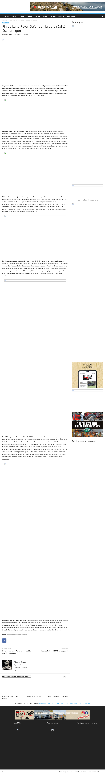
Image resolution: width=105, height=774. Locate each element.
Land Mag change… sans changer (10, 697)
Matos (37, 16)
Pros (45, 16)
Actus (6, 16)
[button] (102, 16)
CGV (71, 771)
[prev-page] (64, 677)
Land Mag (16, 634)
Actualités (4, 20)
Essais (14, 16)
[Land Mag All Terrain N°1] (35, 687)
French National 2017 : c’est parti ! (54, 651)
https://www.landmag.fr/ (20, 665)
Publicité (83, 771)
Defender (9, 634)
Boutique (71, 16)
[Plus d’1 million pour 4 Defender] (57, 687)
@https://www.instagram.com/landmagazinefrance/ (64, 703)
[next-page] (67, 677)
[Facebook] (4, 640)
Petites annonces (57, 16)
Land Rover (24, 634)
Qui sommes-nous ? (93, 771)
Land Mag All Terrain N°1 (33, 696)
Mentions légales (63, 771)
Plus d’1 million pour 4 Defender (57, 696)
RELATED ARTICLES (9, 676)
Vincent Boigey (8, 34)
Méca (22, 16)
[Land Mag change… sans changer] (12, 687)
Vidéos (29, 16)
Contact (77, 771)
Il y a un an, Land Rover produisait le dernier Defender (16, 652)
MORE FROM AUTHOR (23, 676)
